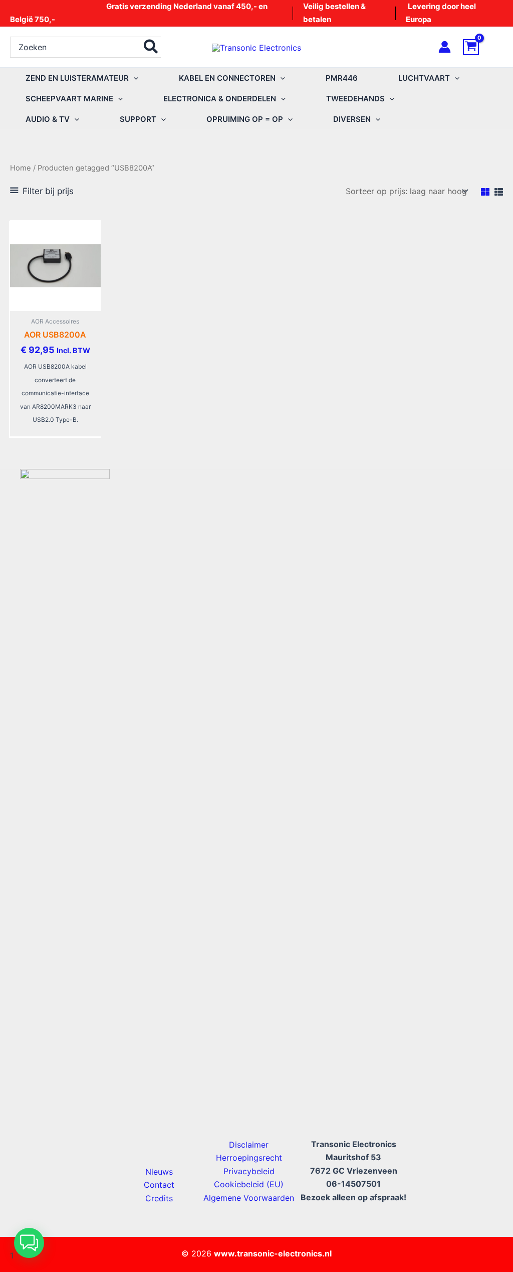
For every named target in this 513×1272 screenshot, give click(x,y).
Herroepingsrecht (249, 1158)
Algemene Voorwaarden (248, 1198)
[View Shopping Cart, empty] (483, 47)
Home (20, 168)
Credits (159, 1198)
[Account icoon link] (444, 47)
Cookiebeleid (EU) (249, 1184)
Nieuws (159, 1172)
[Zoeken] (151, 47)
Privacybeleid (249, 1171)
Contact (159, 1185)
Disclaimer (249, 1145)
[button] (133, 78)
